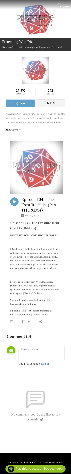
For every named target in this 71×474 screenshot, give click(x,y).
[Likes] (12, 322)
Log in (45, 363)
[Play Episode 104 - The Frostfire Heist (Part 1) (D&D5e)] (14, 201)
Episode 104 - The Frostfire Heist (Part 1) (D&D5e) (38, 204)
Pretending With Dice (18, 41)
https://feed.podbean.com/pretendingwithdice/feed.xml (34, 47)
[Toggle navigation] (67, 5)
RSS (52, 103)
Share (22, 103)
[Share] (41, 322)
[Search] (59, 5)
